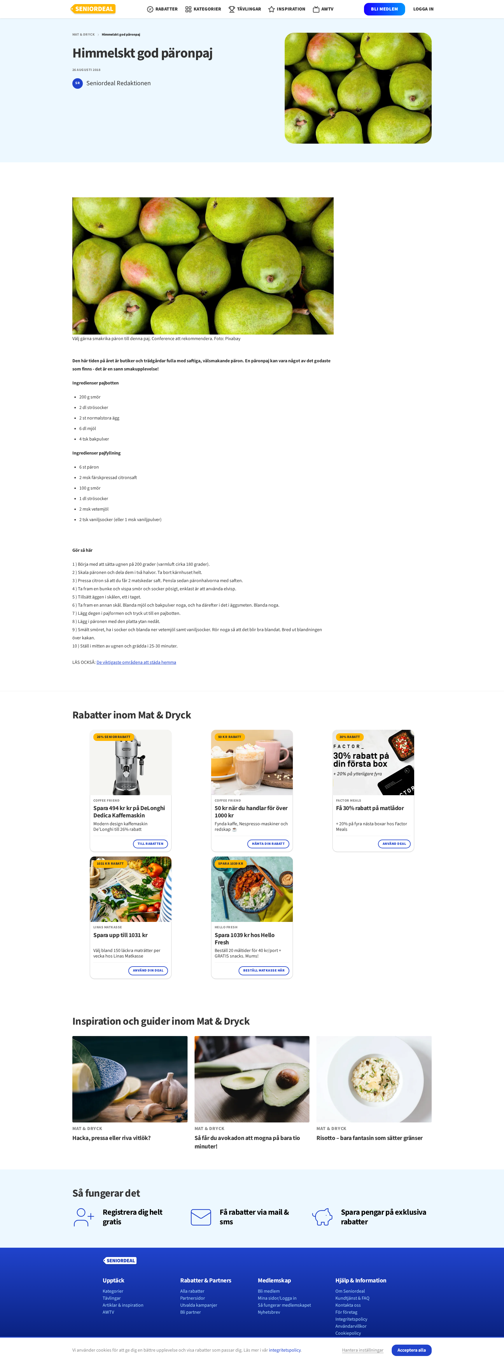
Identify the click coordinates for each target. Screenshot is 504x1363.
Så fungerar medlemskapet (284, 1305)
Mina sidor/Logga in (277, 1298)
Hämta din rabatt (268, 843)
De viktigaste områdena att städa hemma (136, 662)
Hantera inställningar (363, 1350)
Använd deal (394, 843)
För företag (346, 1312)
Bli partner (190, 1312)
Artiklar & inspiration (123, 1305)
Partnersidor (192, 1298)
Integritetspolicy (351, 1319)
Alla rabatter (192, 1291)
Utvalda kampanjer (198, 1305)
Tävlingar (112, 1298)
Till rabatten (150, 843)
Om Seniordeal (350, 1291)
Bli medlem (384, 9)
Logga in (423, 9)
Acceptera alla (412, 1350)
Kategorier (113, 1291)
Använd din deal (148, 970)
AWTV (108, 1312)
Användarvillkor (351, 1326)
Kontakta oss (348, 1305)
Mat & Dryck (83, 35)
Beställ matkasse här (264, 970)
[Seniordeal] (93, 9)
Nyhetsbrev (269, 1312)
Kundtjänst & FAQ (352, 1298)
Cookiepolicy (348, 1333)
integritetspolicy (284, 1350)
